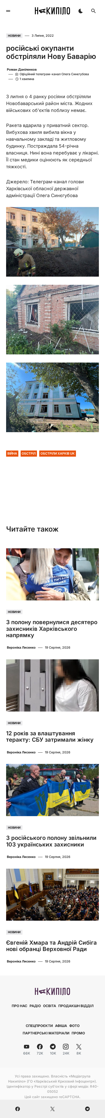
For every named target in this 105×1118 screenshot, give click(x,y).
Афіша (61, 1026)
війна (12, 453)
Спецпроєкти (39, 1026)
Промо (78, 1033)
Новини (14, 35)
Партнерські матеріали (46, 1033)
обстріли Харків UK (58, 453)
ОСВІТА (49, 1006)
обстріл (29, 453)
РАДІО (35, 1006)
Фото (74, 1026)
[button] (8, 11)
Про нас (19, 1006)
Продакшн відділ (76, 1006)
